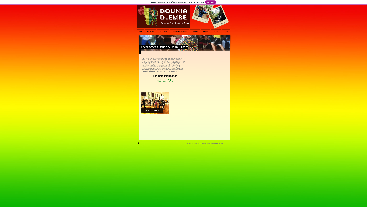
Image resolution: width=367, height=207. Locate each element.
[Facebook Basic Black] (139, 143)
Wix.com (221, 143)
